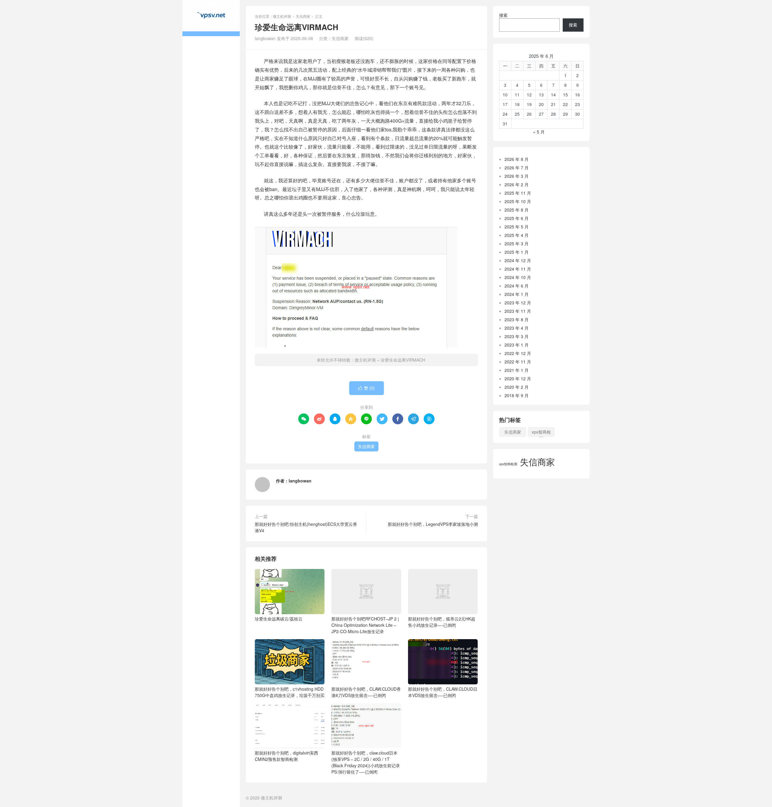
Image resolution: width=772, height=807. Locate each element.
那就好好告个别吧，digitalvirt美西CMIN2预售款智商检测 (286, 756)
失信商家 (303, 16)
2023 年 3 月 (517, 336)
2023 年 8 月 (517, 319)
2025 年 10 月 (518, 201)
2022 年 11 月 (518, 362)
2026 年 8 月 (517, 159)
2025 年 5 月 (517, 227)
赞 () (366, 388)
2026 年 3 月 (517, 176)
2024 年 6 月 (517, 286)
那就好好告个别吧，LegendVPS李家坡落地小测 (433, 524)
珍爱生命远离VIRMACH (403, 360)
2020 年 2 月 (517, 387)
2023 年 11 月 (518, 311)
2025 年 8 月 (517, 210)
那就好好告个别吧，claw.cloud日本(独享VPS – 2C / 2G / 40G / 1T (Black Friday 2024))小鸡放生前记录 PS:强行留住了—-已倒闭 (365, 762)
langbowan (300, 481)
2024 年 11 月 (518, 269)
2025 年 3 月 (517, 243)
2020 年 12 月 (518, 378)
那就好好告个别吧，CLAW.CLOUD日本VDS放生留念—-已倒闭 (442, 692)
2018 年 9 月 (517, 395)
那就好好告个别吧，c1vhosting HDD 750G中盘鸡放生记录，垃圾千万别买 (289, 692)
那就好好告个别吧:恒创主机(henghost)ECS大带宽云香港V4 (306, 527)
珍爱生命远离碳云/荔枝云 (278, 619)
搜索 (503, 15)
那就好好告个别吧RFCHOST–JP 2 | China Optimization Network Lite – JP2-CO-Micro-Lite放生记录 (365, 625)
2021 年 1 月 (517, 370)
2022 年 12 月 (518, 353)
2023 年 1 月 (517, 345)
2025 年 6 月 (517, 218)
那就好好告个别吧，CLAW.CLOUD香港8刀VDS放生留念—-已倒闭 (366, 692)
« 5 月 (539, 132)
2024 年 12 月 (518, 260)
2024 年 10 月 (518, 277)
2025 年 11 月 (518, 193)
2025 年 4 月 (517, 235)
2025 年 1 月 (517, 252)
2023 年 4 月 (517, 328)
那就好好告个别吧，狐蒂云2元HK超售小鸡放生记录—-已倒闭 (441, 622)
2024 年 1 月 (517, 294)
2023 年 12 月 (518, 303)
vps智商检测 (541, 433)
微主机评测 (211, 18)
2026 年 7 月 (517, 168)
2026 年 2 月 (517, 184)
